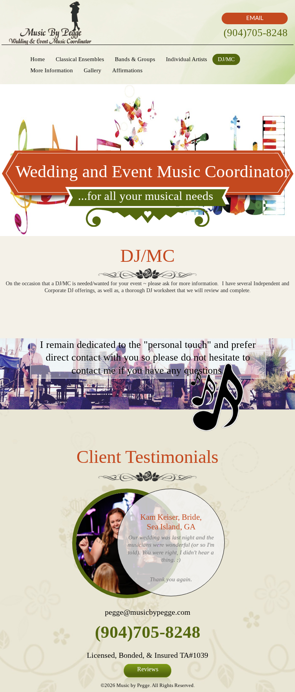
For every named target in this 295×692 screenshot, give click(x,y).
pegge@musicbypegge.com (148, 612)
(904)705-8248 (256, 32)
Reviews (147, 669)
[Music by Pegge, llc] (50, 22)
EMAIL (255, 18)
